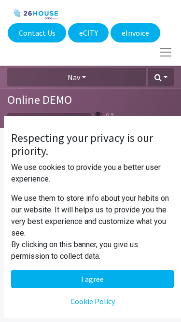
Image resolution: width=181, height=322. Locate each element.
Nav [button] (74, 77)
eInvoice (135, 33)
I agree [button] (92, 279)
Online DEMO (39, 99)
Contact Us (37, 33)
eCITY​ (88, 33)
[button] (161, 77)
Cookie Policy (92, 301)
